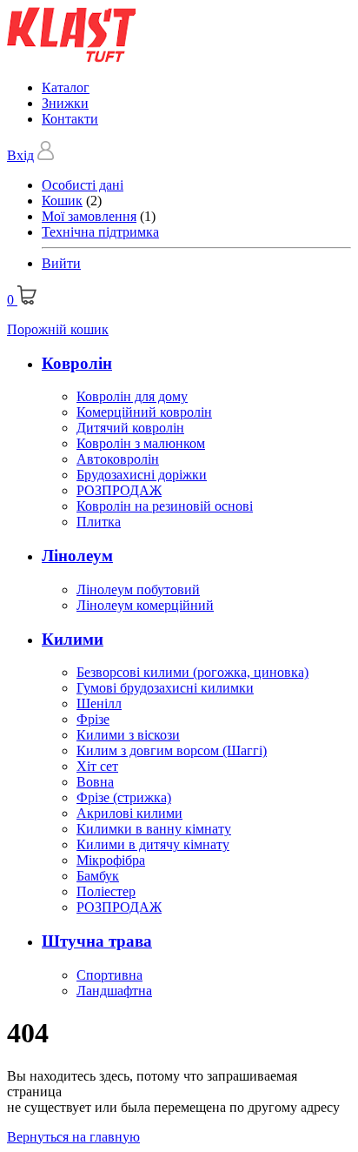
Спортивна (109, 975)
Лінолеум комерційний (145, 605)
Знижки (65, 103)
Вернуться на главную (73, 1136)
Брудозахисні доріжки (141, 474)
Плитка (98, 521)
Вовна (95, 781)
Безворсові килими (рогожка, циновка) (192, 672)
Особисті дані (82, 184)
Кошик (62, 200)
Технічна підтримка (100, 231)
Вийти (61, 263)
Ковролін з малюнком (140, 443)
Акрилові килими (129, 813)
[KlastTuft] (71, 57)
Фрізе (92, 719)
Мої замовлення (89, 216)
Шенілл (99, 703)
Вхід (20, 155)
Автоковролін (117, 459)
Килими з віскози (128, 734)
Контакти (70, 118)
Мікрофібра (110, 860)
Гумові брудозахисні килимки (165, 687)
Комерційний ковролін (144, 412)
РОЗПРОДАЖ (119, 490)
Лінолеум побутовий (138, 589)
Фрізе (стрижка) (123, 797)
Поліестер (106, 891)
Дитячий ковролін (130, 427)
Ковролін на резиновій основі (164, 506)
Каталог (66, 87)
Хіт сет (97, 766)
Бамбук (97, 875)
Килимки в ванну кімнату (153, 828)
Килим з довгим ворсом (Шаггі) (171, 750)
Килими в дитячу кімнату (152, 844)
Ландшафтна (114, 990)
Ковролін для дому (132, 396)
